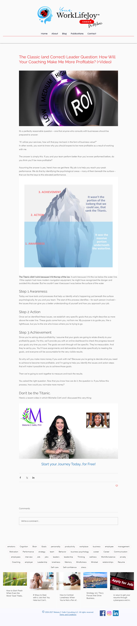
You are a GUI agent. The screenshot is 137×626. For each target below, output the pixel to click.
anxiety (123, 557)
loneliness (56, 562)
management (123, 546)
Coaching (16, 562)
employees (15, 557)
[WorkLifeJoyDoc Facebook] (102, 613)
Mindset (94, 562)
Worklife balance (108, 557)
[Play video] (68, 431)
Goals (43, 546)
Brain (35, 546)
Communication (120, 551)
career (96, 551)
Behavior (62, 551)
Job (38, 557)
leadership (68, 557)
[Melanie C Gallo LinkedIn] (116, 613)
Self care (54, 567)
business (96, 546)
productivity (70, 546)
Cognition (24, 546)
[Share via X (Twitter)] (27, 477)
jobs (46, 557)
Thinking (81, 557)
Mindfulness (81, 562)
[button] (77, 34)
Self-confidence (70, 567)
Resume (121, 562)
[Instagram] (109, 613)
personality (55, 546)
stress (83, 567)
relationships (107, 562)
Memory (68, 562)
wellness (93, 557)
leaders (56, 557)
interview (29, 557)
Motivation (13, 551)
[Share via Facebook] (20, 477)
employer (29, 562)
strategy (41, 551)
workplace (83, 546)
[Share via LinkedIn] (33, 477)
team (52, 551)
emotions (11, 546)
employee (109, 546)
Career (106, 551)
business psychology (80, 551)
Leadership (42, 562)
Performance (28, 551)
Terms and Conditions (68, 615)
